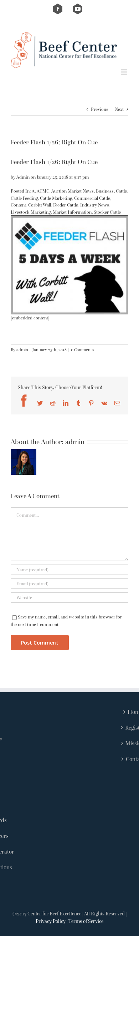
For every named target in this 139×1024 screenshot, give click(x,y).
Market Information (72, 212)
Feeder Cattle (65, 205)
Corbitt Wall (39, 205)
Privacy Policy (51, 921)
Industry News (94, 205)
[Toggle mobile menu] (124, 72)
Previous (99, 109)
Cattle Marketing (56, 198)
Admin (23, 177)
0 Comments (82, 349)
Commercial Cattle (92, 198)
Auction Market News (72, 191)
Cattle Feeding (24, 198)
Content (18, 205)
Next (119, 109)
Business (105, 191)
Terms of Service (85, 921)
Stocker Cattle (107, 212)
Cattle (121, 191)
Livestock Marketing (31, 212)
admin (22, 349)
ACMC (43, 191)
